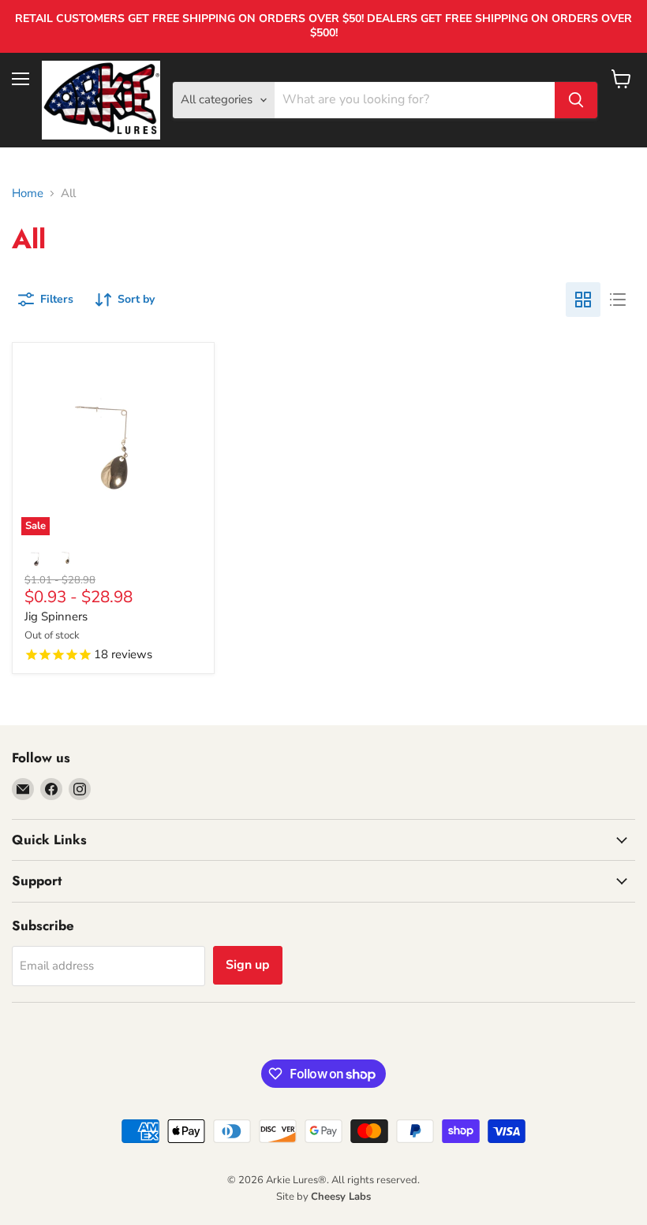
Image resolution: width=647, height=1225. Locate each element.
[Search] (576, 100)
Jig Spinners (56, 616)
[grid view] (583, 299)
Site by (323, 1197)
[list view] (617, 299)
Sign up (248, 965)
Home (27, 193)
